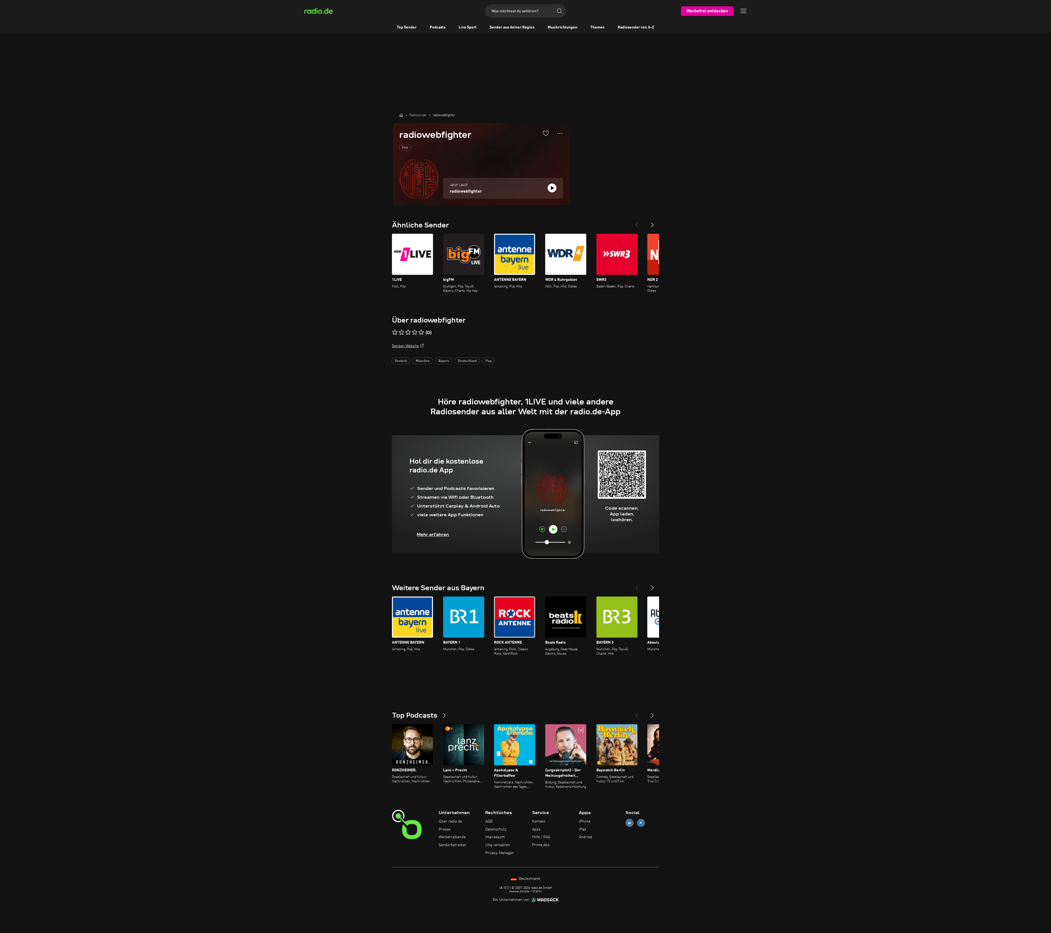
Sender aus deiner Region (512, 27)
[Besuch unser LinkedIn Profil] (629, 823)
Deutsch (401, 361)
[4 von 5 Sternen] (414, 332)
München (423, 361)
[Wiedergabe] (552, 188)
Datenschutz (495, 829)
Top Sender (407, 27)
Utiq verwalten (497, 845)
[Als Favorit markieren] (545, 133)
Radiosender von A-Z (636, 27)
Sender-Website (405, 346)
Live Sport (468, 27)
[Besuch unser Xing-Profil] (641, 823)
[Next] (652, 222)
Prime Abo (541, 845)
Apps (536, 829)
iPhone (584, 821)
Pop (405, 147)
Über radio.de (450, 821)
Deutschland (467, 361)
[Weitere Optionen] (560, 133)
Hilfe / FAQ (541, 837)
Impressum (495, 837)
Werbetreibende (452, 837)
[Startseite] (401, 115)
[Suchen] (559, 11)
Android (585, 837)
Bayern (443, 361)
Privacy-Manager (499, 853)
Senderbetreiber (452, 845)
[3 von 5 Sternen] (408, 332)
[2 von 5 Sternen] (401, 332)
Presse (445, 829)
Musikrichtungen (562, 27)
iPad (582, 829)
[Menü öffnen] (743, 11)
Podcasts (438, 27)
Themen (597, 27)
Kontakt (538, 821)
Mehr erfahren (433, 534)
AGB (488, 821)
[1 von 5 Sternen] (395, 332)
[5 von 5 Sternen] (421, 332)
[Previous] (636, 222)
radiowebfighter (466, 191)
